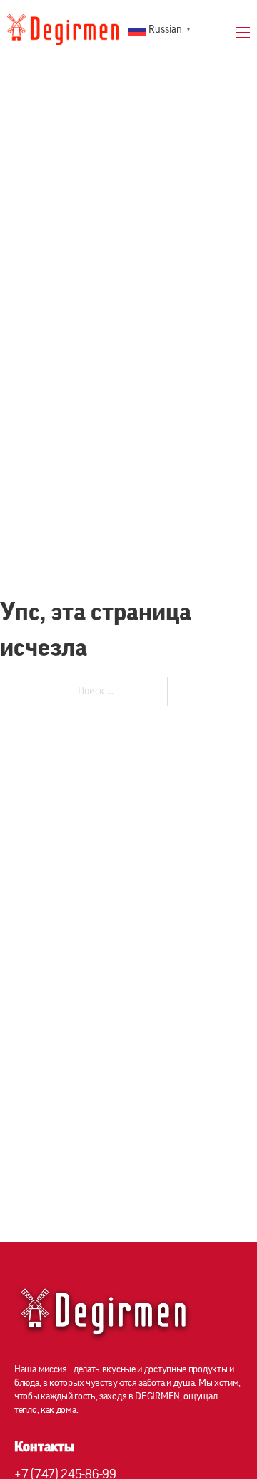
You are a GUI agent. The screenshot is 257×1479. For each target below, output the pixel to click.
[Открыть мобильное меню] (243, 32)
